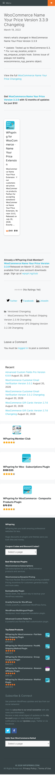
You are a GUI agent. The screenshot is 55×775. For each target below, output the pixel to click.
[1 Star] (15, 289)
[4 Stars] (20, 289)
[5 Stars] (21, 289)
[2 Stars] (17, 289)
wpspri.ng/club (30, 273)
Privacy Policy (29, 768)
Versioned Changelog (19, 311)
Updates (26, 721)
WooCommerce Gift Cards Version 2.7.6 (26, 402)
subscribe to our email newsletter (26, 710)
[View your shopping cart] (51, 3)
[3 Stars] (18, 289)
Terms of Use (44, 768)
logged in (23, 348)
